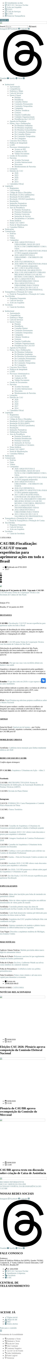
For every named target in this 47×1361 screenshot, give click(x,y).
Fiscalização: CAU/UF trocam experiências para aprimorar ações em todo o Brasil (22, 624)
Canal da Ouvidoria (17, 307)
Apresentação (15, 87)
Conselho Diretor (21, 102)
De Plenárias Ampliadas (23, 128)
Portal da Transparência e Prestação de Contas (27, 294)
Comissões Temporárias (23, 106)
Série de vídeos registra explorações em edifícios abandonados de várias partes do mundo (23, 901)
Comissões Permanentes (23, 104)
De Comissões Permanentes (25, 132)
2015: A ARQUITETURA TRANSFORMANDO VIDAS (26, 280)
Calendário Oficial (17, 184)
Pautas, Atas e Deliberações (20, 123)
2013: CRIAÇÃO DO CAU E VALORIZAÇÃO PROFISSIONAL (28, 289)
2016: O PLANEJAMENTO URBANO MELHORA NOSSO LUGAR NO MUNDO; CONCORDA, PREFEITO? (30, 274)
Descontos (18, 164)
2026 (16, 173)
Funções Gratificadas (22, 115)
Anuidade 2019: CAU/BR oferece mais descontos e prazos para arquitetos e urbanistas (23, 864)
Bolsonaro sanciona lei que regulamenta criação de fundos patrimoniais (22, 957)
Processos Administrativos (20, 147)
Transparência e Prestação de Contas (19, 292)
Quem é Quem (15, 95)
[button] (23, 573)
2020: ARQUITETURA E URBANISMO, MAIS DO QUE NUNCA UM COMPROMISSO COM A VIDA (30, 245)
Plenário (17, 97)
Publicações (9, 229)
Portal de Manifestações (19, 225)
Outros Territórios (15, 809)
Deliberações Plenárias (18, 205)
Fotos (12, 236)
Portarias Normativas (22, 210)
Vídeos (12, 238)
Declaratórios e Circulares (24, 218)
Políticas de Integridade (18, 143)
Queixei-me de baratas (21, 727)
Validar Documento (21, 154)
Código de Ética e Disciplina (20, 192)
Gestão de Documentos (18, 156)
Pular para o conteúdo (8, 1328)
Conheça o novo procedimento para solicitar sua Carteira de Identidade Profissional (22, 852)
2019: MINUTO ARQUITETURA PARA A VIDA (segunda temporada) (30, 252)
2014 (16, 182)
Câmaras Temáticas (21, 110)
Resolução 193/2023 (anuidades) (22, 199)
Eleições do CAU (16, 171)
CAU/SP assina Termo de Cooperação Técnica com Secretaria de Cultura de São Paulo (19, 594)
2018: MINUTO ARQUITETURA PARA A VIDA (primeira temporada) (30, 265)
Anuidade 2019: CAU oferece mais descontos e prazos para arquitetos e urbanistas (22, 833)
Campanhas (14, 240)
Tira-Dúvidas (10, 296)
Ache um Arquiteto (17, 303)
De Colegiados (20, 139)
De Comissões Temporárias (24, 136)
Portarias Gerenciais (22, 214)
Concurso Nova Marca (18, 141)
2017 (16, 180)
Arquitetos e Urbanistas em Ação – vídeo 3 (28, 770)
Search (2, 26)
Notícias (13, 234)
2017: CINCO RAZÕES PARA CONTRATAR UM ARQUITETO (28, 269)
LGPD (12, 145)
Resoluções (14, 201)
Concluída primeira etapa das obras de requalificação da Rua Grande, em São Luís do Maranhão (22, 908)
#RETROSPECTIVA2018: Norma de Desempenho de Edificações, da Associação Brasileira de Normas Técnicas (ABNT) (21, 785)
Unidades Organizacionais (24, 117)
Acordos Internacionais (23, 162)
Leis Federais (15, 190)
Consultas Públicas (17, 227)
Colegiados (18, 108)
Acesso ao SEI (20, 149)
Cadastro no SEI (20, 151)
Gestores (17, 113)
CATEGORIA (18, 988)
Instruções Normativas (18, 203)
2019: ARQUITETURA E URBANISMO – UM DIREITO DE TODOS (28, 257)
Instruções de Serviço (22, 216)
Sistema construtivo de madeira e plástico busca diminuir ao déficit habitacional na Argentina (22, 926)
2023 (16, 175)
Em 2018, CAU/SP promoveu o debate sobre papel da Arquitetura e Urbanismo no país (23, 870)
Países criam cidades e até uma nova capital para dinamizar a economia (21, 976)
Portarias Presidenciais (22, 212)
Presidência (18, 100)
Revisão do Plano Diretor (18, 791)
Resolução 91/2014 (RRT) (20, 197)
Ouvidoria (9, 305)
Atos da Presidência (17, 208)
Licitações (13, 169)
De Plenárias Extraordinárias (25, 130)
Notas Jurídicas (15, 221)
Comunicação (10, 231)
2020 (16, 177)
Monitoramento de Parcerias (25, 167)
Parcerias (13, 158)
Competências (15, 89)
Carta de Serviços (16, 93)
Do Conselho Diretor (22, 134)
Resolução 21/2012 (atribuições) (22, 195)
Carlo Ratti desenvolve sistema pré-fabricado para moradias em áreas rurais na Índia (23, 914)
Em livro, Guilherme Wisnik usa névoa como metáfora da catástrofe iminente (22, 964)
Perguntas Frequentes (18, 298)
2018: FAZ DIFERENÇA (24, 262)
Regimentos (14, 188)
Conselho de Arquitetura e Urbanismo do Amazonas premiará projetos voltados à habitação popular (22, 827)
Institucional (9, 85)
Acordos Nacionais (21, 160)
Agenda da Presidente (18, 121)
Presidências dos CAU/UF (24, 119)
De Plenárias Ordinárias (23, 126)
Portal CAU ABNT (17, 223)
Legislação (9, 186)
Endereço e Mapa (16, 91)
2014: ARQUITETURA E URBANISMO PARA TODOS (26, 284)
